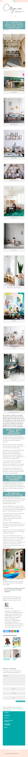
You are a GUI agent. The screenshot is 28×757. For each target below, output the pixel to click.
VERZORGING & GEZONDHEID (7, 724)
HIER (15, 590)
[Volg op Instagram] (23, 4)
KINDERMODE (7, 715)
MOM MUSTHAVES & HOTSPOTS (8, 721)
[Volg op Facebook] (19, 4)
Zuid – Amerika (9, 743)
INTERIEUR (6, 712)
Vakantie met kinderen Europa (11, 738)
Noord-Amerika (9, 741)
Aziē (6, 735)
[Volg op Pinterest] (21, 4)
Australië (8, 732)
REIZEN (5, 727)
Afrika (7, 729)
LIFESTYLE (6, 718)
